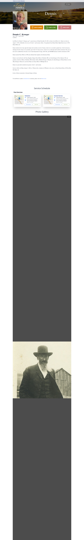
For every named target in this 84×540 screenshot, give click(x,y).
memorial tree (26, 78)
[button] (19, 98)
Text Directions (28, 104)
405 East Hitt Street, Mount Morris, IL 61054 (32, 102)
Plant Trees (36, 104)
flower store (43, 78)
